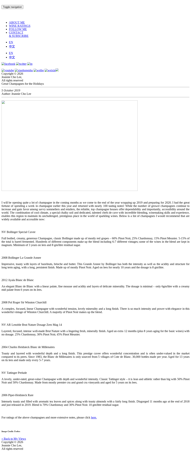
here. (94, 417)
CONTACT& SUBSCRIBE (19, 34)
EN (11, 42)
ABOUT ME (17, 22)
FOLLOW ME (18, 29)
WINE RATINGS (19, 25)
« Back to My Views (13, 438)
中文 (12, 46)
